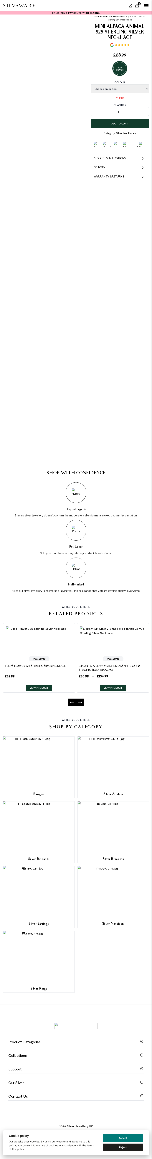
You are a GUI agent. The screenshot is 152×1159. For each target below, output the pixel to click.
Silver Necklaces (111, 16)
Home (98, 16)
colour (120, 82)
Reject (123, 1147)
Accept (123, 1137)
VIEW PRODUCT (39, 687)
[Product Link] (39, 639)
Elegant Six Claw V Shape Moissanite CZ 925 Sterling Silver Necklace (110, 668)
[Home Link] (19, 5)
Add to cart (119, 123)
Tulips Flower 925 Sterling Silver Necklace (35, 666)
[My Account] (130, 5)
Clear (120, 98)
